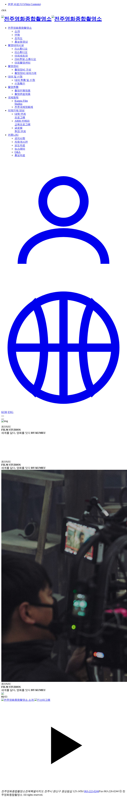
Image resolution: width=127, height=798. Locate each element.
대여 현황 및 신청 (25, 80)
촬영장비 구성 (23, 69)
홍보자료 (20, 155)
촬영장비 (13, 66)
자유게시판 (21, 141)
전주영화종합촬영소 (20, 27)
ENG (10, 412)
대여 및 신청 (15, 76)
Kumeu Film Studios (21, 102)
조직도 (18, 38)
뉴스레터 (20, 148)
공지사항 (20, 138)
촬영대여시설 (16, 45)
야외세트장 (21, 55)
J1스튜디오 (21, 48)
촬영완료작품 (22, 94)
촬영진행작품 (22, 90)
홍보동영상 (21, 41)
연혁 (17, 34)
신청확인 (20, 83)
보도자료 (20, 145)
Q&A (18, 152)
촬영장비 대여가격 (25, 73)
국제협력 (13, 97)
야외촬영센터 (22, 62)
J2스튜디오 (21, 52)
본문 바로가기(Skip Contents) (24, 4)
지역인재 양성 (16, 110)
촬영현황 (13, 87)
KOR (4, 412)
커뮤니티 (13, 134)
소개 (17, 31)
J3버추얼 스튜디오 (25, 59)
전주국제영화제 (24, 107)
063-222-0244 (91, 791)
